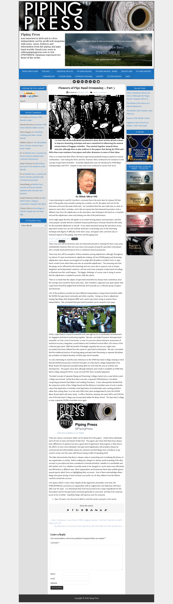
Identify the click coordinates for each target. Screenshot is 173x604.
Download (74, 239)
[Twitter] (74, 81)
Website (53, 583)
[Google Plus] (82, 81)
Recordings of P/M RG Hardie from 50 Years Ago (32, 211)
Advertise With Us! (65, 71)
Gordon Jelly (53, 241)
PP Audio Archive (84, 71)
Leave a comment (100, 92)
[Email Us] (98, 81)
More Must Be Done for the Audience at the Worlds (32, 166)
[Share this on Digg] (96, 510)
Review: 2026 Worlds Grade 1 (138, 118)
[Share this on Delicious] (105, 510)
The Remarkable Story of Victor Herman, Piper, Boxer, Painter (33, 146)
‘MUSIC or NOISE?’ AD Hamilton (59, 239)
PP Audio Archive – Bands (106, 71)
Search (22, 101)
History (99, 76)
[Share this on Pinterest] (82, 510)
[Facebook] (78, 81)
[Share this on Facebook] (72, 510)
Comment (55, 543)
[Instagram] (90, 81)
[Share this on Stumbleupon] (91, 510)
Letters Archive (114, 76)
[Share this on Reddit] (87, 510)
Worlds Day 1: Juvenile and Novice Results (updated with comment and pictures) (33, 156)
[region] (108, 50)
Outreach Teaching (83, 76)
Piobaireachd (49, 76)
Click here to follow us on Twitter (70, 433)
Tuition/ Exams (65, 76)
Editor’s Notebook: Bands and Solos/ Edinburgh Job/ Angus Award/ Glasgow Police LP (138, 96)
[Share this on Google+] (77, 510)
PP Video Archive (143, 71)
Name (52, 574)
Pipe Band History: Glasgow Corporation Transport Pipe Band (33, 201)
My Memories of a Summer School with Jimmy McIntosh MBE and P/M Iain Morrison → (89, 526)
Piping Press (30, 34)
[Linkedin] (86, 81)
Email (52, 579)
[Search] (42, 106)
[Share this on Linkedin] (101, 510)
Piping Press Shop (30, 71)
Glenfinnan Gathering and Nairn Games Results (31, 135)
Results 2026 (126, 71)
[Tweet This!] (68, 510)
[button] (108, 50)
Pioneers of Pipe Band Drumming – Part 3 (86, 88)
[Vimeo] (94, 81)
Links (128, 76)
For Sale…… (47, 71)
